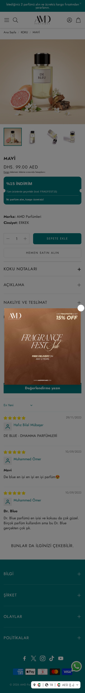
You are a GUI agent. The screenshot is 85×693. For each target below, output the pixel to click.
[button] (55, 684)
